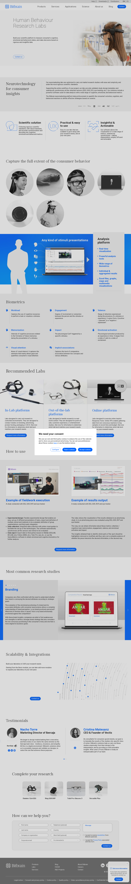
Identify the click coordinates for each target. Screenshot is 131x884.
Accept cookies (85, 450)
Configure (55, 450)
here (55, 443)
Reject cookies (69, 450)
